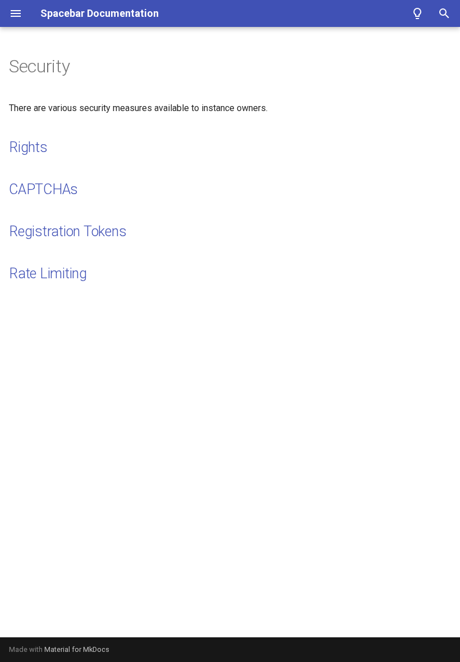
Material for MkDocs (76, 649)
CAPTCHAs (43, 189)
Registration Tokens (67, 231)
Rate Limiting (48, 273)
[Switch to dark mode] (417, 13)
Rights (28, 147)
